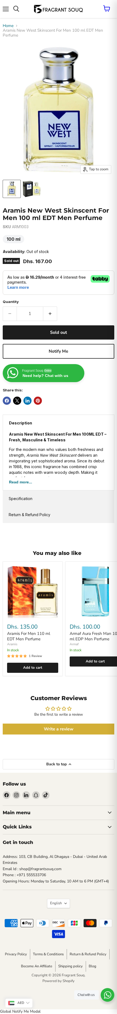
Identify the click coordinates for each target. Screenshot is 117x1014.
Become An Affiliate (36, 966)
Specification (20, 498)
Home (8, 25)
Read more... (20, 482)
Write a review (58, 729)
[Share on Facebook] (7, 401)
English (56, 903)
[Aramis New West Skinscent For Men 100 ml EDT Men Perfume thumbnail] (31, 189)
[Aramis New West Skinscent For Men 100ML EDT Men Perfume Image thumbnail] (11, 189)
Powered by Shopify (58, 981)
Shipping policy (70, 966)
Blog (92, 966)
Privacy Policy (16, 954)
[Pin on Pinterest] (38, 401)
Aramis (12, 644)
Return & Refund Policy (29, 514)
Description (20, 423)
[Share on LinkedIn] (27, 401)
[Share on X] (17, 401)
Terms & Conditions (48, 954)
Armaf (74, 644)
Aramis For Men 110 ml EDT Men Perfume (28, 636)
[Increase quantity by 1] (50, 314)
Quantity (11, 302)
